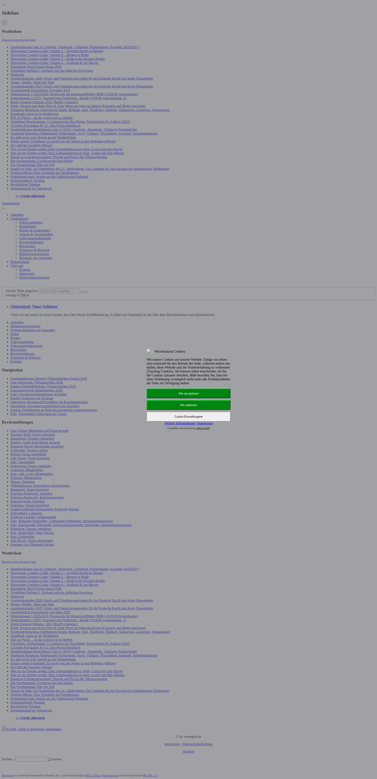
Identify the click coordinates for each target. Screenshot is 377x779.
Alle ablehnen (188, 405)
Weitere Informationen (180, 423)
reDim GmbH (203, 428)
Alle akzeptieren (188, 393)
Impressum (205, 423)
